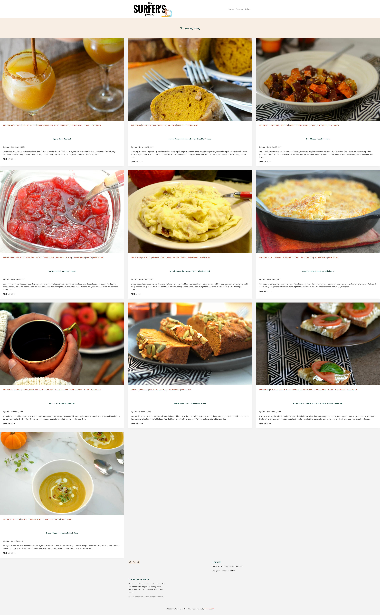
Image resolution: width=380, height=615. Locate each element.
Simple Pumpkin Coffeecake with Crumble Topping (190, 139)
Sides (291, 125)
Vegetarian (96, 125)
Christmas (8, 125)
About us (239, 9)
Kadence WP (209, 609)
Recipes (231, 9)
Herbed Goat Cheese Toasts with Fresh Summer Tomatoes (318, 403)
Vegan (86, 125)
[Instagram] (138, 562)
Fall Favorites (29, 125)
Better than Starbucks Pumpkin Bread (190, 403)
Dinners (277, 257)
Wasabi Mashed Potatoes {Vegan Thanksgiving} (190, 271)
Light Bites (274, 125)
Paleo (57, 390)
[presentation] (62, 79)
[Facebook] (130, 562)
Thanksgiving (76, 125)
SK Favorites (307, 257)
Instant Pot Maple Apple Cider (62, 403)
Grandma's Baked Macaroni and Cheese (318, 271)
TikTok (232, 571)
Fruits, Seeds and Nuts (47, 125)
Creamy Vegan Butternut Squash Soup (62, 533)
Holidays (64, 125)
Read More (8, 159)
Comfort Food (266, 257)
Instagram (216, 571)
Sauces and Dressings (54, 257)
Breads (134, 390)
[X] (134, 562)
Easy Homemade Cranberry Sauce (62, 271)
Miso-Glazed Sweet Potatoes (318, 139)
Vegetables (322, 125)
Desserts (146, 125)
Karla (7, 147)
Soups (24, 519)
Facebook (224, 571)
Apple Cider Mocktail (62, 139)
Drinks (17, 125)
